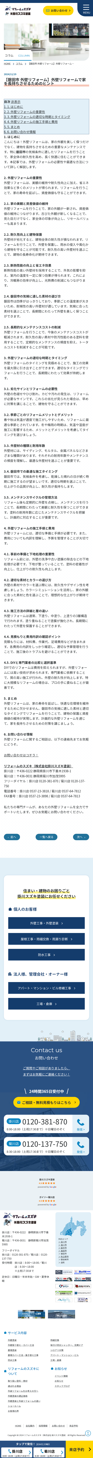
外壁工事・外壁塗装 (44, 923)
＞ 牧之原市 (63, 1256)
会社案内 (30, 1425)
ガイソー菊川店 (47, 1197)
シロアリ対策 (56, 1350)
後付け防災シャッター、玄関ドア (66, 1345)
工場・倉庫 (44, 1003)
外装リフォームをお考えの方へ (23, 1390)
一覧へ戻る (47, 837)
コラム (19, 63)
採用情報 (43, 1425)
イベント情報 (61, 1375)
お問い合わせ (59, 10)
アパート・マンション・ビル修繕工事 (44, 988)
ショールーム (14, 1405)
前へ (13, 837)
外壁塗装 (12, 1340)
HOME (7, 63)
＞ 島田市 (62, 1250)
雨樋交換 (54, 1340)
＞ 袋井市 (62, 1247)
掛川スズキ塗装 (47, 1179)
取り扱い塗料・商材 (17, 1380)
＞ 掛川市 (62, 1241)
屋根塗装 (12, 1350)
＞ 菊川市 (62, 1244)
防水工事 (44, 954)
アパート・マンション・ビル (64, 1355)
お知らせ (59, 1380)
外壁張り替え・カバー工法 (21, 1345)
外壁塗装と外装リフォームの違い (24, 1401)
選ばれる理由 (14, 1385)
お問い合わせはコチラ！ (21, 755)
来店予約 (73, 1425)
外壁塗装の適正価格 (17, 1395)
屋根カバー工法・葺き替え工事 (23, 1355)
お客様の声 (13, 1410)
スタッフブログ (62, 1385)
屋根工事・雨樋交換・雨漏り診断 (44, 939)
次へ (79, 837)
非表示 (15, 101)
